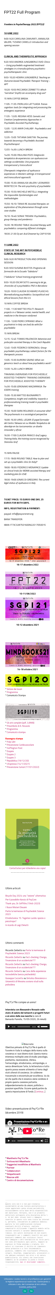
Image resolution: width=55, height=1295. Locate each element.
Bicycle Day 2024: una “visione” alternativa (25, 895)
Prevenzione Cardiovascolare (20, 745)
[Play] (8, 1026)
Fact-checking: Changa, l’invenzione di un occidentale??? (26, 958)
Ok (25, 1291)
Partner (11, 1167)
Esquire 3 (11, 757)
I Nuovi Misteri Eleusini (16, 907)
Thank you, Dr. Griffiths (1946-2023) (22, 903)
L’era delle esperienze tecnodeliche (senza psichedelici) (25, 972)
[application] (27, 1026)
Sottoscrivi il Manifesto (18, 1161)
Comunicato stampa (16, 732)
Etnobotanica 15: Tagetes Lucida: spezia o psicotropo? (25, 919)
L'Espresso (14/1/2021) (18, 764)
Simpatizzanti (13, 1174)
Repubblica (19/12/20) (18, 760)
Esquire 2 (11, 754)
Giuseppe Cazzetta (14, 978)
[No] (51, 1285)
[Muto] (38, 1026)
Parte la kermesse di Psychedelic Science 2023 (24, 912)
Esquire (10, 751)
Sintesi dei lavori (14, 689)
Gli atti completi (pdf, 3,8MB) (20, 722)
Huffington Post (14, 748)
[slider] (44, 1026)
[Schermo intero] (46, 1140)
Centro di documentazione (20, 1180)
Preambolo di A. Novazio (18, 726)
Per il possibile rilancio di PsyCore (20, 899)
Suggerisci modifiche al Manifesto (24, 1164)
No (31, 1291)
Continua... (40, 1091)
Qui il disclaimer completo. (33, 1262)
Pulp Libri (11, 741)
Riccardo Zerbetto (13, 957)
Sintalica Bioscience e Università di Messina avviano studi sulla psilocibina (26, 981)
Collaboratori (13, 1171)
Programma (12, 692)
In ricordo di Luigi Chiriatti (16, 925)
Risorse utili (13, 1177)
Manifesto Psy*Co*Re (17, 1158)
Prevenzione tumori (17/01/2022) (23, 767)
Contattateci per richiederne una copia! (27, 868)
